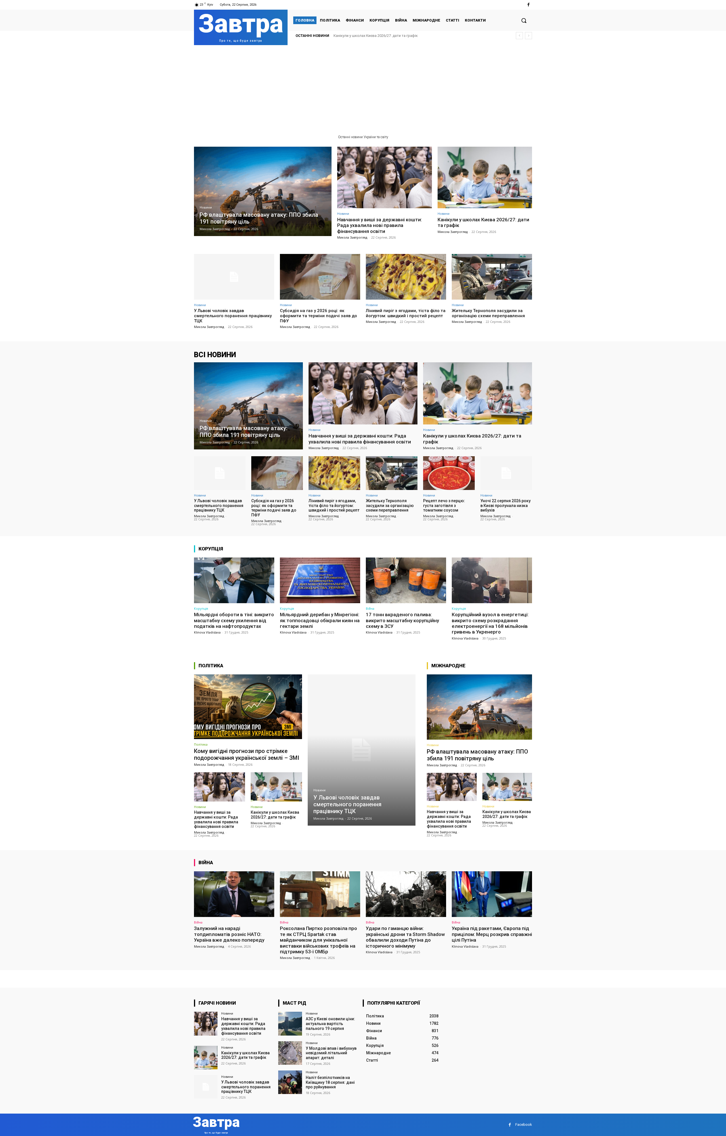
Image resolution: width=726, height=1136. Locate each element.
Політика (201, 744)
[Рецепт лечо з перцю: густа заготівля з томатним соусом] (449, 473)
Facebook (523, 1124)
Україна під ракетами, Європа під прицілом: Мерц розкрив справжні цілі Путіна (492, 934)
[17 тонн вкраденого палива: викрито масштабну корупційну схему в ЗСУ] (406, 580)
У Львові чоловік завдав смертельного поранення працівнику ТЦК (391, 35)
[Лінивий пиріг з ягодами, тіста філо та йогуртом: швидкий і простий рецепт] (406, 277)
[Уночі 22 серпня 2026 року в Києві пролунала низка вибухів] (506, 473)
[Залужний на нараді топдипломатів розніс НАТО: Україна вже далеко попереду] (234, 894)
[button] (524, 20)
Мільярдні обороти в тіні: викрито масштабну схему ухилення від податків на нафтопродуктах (234, 620)
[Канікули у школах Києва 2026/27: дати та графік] (485, 177)
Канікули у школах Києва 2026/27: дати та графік (483, 222)
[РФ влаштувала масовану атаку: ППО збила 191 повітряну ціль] (263, 191)
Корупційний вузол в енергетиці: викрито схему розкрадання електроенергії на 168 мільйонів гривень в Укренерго (490, 623)
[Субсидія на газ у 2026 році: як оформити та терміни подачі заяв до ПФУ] (320, 277)
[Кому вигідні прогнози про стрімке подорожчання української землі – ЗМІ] (248, 706)
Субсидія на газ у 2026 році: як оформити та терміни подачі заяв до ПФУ (318, 315)
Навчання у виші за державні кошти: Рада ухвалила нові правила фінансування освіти (379, 225)
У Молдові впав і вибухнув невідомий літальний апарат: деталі (331, 1053)
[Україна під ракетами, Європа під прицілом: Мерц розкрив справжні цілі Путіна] (492, 894)
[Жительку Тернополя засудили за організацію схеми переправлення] (492, 277)
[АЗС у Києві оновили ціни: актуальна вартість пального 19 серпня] (290, 1023)
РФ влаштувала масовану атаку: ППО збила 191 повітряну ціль (477, 755)
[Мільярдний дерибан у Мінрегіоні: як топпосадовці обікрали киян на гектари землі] (320, 580)
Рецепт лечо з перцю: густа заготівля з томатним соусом (444, 505)
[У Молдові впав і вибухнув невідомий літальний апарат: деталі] (290, 1053)
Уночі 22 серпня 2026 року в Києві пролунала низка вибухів (505, 505)
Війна (370, 608)
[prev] (519, 35)
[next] (528, 35)
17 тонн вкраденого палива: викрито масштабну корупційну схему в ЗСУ (402, 620)
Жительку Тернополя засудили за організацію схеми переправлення (488, 313)
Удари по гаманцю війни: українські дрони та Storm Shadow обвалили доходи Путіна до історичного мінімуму (405, 936)
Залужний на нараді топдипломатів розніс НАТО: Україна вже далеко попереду (229, 934)
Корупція (201, 608)
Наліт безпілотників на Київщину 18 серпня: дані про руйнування (330, 1082)
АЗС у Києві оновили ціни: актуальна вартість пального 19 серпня (330, 1024)
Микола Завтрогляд (352, 237)
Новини (206, 207)
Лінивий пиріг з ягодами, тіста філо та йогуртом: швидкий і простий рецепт (406, 313)
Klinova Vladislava (207, 632)
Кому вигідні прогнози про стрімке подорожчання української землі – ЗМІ (246, 754)
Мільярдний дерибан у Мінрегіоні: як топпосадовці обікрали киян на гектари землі (320, 620)
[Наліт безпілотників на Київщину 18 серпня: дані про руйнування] (290, 1082)
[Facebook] (528, 4)
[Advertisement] (363, 87)
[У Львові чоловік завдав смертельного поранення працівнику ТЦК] (234, 277)
